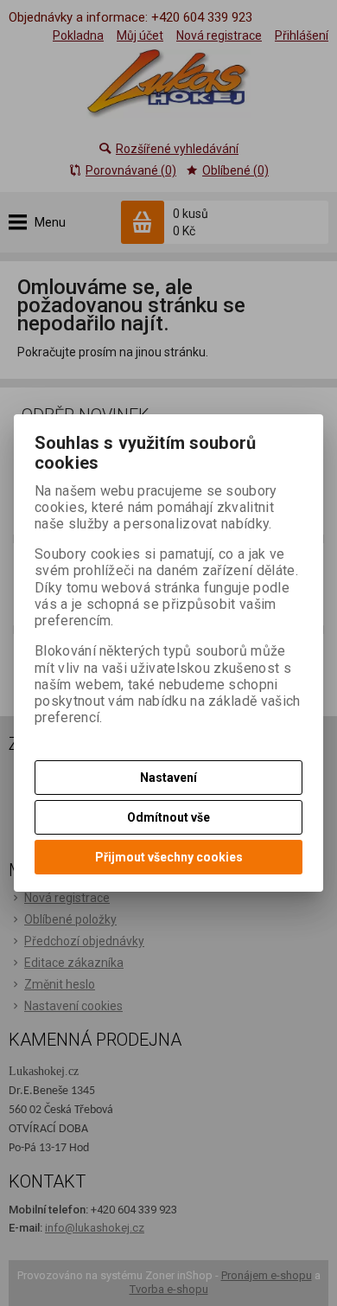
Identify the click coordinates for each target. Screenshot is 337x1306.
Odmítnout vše (168, 817)
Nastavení (168, 777)
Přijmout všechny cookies (169, 857)
